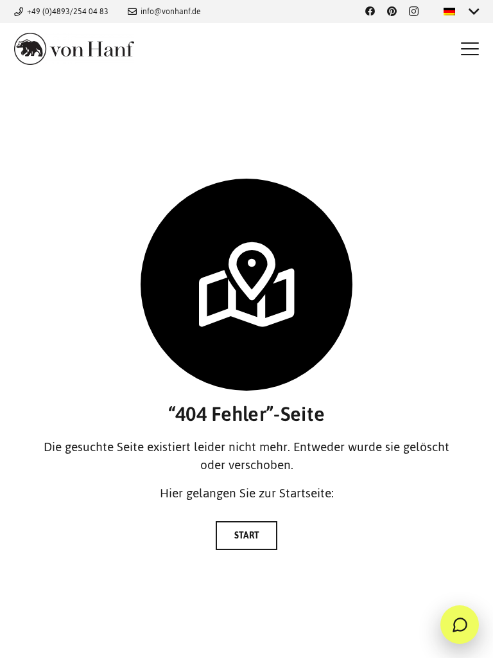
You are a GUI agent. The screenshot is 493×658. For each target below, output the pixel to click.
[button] (469, 49)
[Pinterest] (392, 12)
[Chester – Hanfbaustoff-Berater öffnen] (459, 624)
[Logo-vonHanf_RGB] (74, 49)
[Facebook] (370, 12)
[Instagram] (414, 12)
